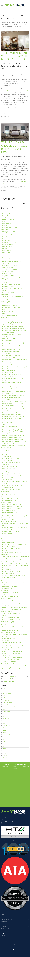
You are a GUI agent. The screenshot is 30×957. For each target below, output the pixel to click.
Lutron (4, 753)
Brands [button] (3, 926)
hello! (4, 709)
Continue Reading (6, 116)
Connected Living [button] (6, 919)
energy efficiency (7, 702)
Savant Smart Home (9, 676)
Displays (5, 721)
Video (4, 744)
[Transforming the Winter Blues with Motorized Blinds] (15, 40)
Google (4, 728)
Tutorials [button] (4, 931)
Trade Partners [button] (6, 928)
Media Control (6, 718)
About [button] (3, 917)
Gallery (3, 924)
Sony (4, 741)
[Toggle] (27, 676)
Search (25, 203)
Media (4, 732)
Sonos (4, 739)
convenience (6, 700)
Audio (4, 746)
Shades (5, 751)
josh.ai (4, 695)
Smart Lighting (6, 755)
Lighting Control (7, 734)
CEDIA (4, 688)
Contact (3, 935)
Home (2, 914)
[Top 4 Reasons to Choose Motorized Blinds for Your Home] (15, 131)
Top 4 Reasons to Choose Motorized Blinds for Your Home (14, 147)
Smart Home (6, 725)
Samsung (5, 716)
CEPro (4, 723)
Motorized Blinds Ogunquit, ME (10, 112)
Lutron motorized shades (9, 707)
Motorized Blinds (15, 187)
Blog (2, 933)
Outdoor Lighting (7, 737)
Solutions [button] (4, 921)
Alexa (4, 730)
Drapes (5, 748)
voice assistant (7, 693)
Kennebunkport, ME (9, 681)
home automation (7, 704)
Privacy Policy (23, 952)
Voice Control (6, 758)
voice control (6, 691)
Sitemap (17, 952)
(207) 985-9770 (5, 823)
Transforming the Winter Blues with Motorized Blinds (14, 56)
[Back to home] (15, 5)
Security (5, 714)
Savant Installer (8, 679)
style (4, 698)
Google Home (6, 711)
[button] (2, 5)
